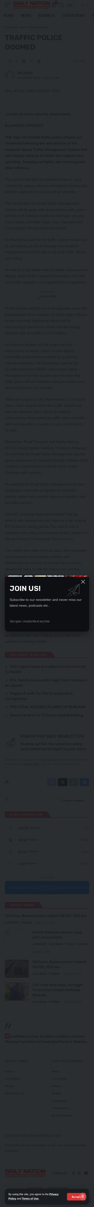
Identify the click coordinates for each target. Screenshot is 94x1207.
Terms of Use (30, 1198)
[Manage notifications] (83, 1196)
